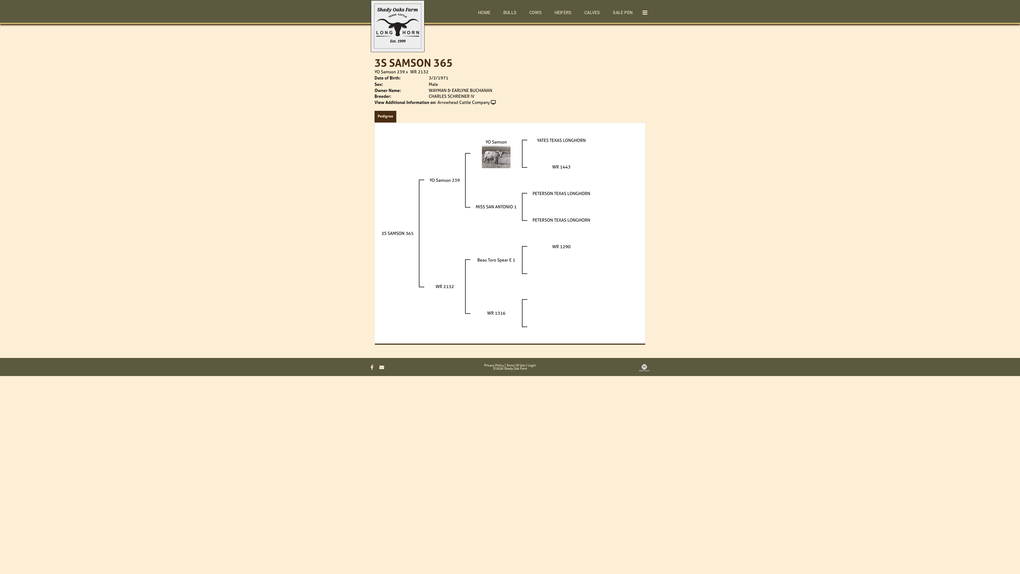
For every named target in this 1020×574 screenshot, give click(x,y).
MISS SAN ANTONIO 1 (496, 207)
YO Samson (496, 142)
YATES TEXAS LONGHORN (561, 140)
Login (532, 365)
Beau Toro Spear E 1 (496, 260)
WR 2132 (419, 72)
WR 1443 (561, 167)
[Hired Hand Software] (644, 369)
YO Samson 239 (390, 72)
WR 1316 (496, 313)
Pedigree (385, 116)
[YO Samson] (496, 156)
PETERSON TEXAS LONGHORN (561, 193)
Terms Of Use (516, 365)
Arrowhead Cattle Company (463, 102)
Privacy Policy (494, 365)
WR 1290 (561, 247)
